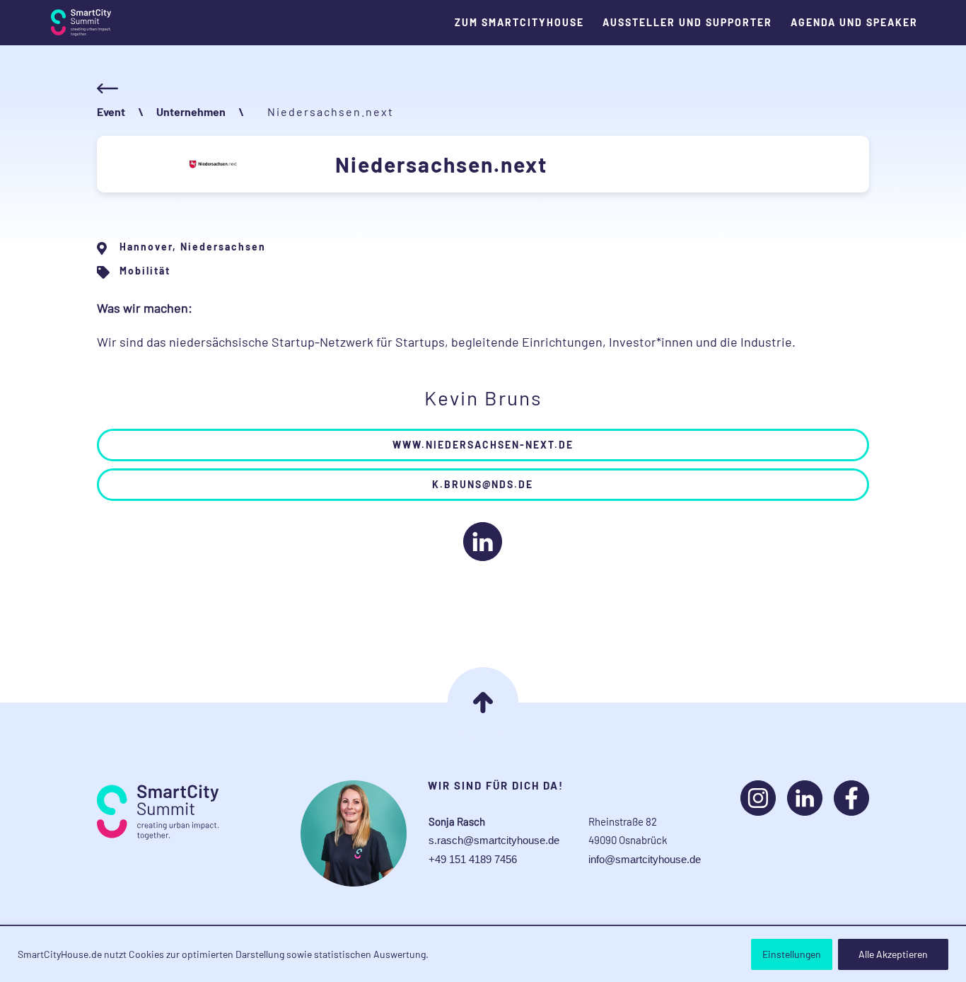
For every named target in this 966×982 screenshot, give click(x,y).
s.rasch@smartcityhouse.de (494, 840)
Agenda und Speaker (854, 23)
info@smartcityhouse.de (644, 859)
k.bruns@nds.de (482, 484)
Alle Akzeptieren (893, 954)
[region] (483, 954)
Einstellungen (791, 954)
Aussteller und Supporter (687, 23)
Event (111, 111)
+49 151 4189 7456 (473, 859)
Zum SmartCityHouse (519, 23)
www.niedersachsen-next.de (483, 445)
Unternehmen (191, 111)
